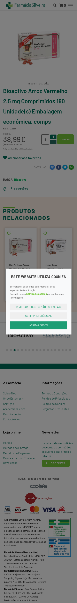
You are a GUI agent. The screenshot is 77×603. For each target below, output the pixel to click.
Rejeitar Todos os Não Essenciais (38, 306)
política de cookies (36, 293)
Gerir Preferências (38, 315)
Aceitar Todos (38, 325)
